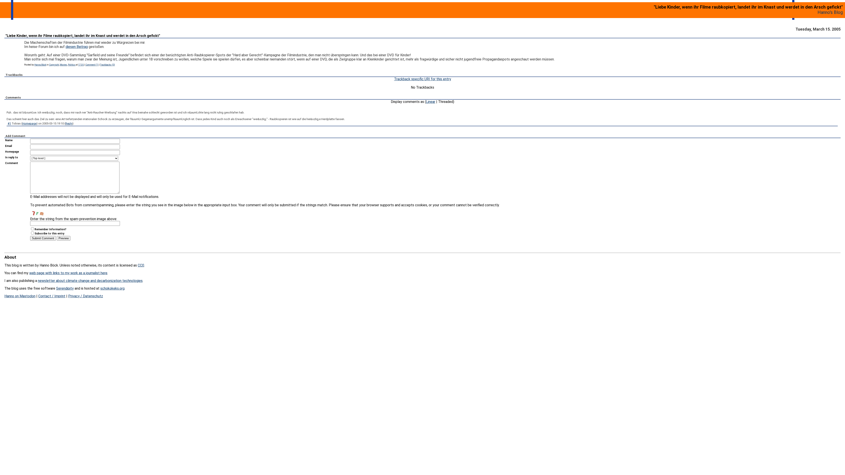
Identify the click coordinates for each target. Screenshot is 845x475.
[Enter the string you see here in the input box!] (43, 211)
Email (8, 146)
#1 (9, 123)
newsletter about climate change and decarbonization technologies (90, 281)
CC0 (141, 265)
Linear (430, 102)
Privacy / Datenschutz (85, 296)
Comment (11, 163)
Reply (68, 123)
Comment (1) (92, 65)
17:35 (81, 65)
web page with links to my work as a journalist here (68, 273)
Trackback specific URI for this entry (422, 79)
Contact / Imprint (51, 296)
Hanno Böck (40, 65)
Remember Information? (50, 229)
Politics (71, 65)
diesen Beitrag (77, 47)
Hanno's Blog (830, 12)
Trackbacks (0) (107, 65)
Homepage (29, 123)
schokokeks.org (112, 288)
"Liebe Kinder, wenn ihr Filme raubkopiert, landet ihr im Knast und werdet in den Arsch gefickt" (83, 36)
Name (9, 140)
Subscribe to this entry (49, 233)
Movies (63, 65)
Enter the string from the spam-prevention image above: (73, 219)
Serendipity (65, 288)
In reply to (11, 157)
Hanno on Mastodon (19, 296)
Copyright (54, 65)
